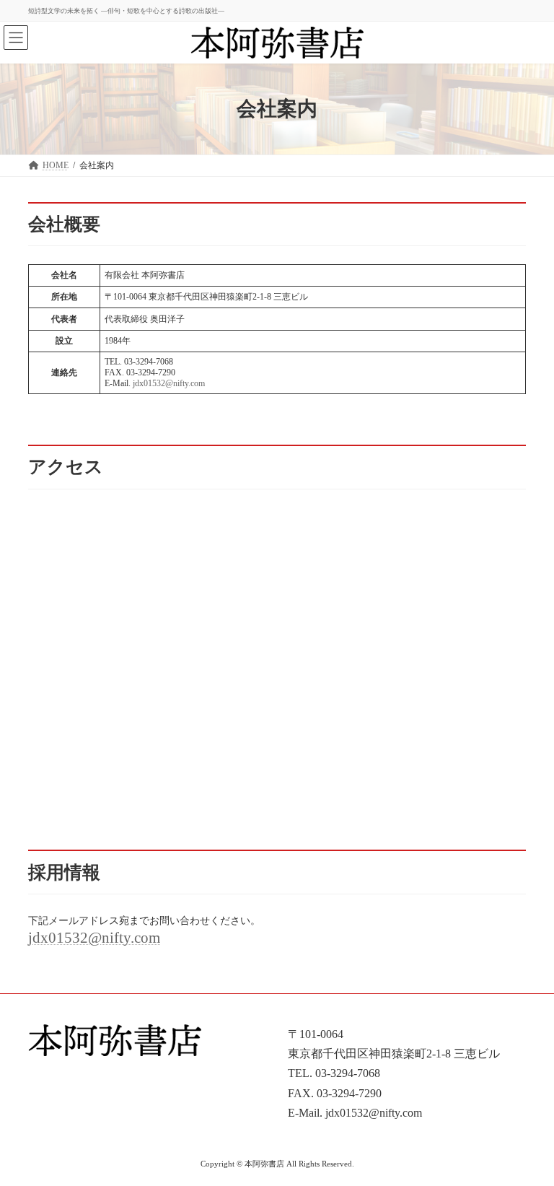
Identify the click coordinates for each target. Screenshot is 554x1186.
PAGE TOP (527, 1134)
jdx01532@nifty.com (169, 383)
